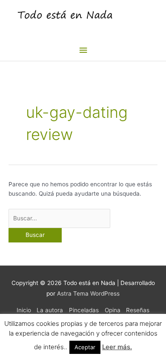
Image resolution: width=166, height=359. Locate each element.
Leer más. (117, 347)
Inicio (24, 310)
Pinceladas (84, 310)
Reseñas (137, 310)
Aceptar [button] (84, 347)
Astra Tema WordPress (88, 293)
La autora (50, 310)
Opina (112, 310)
